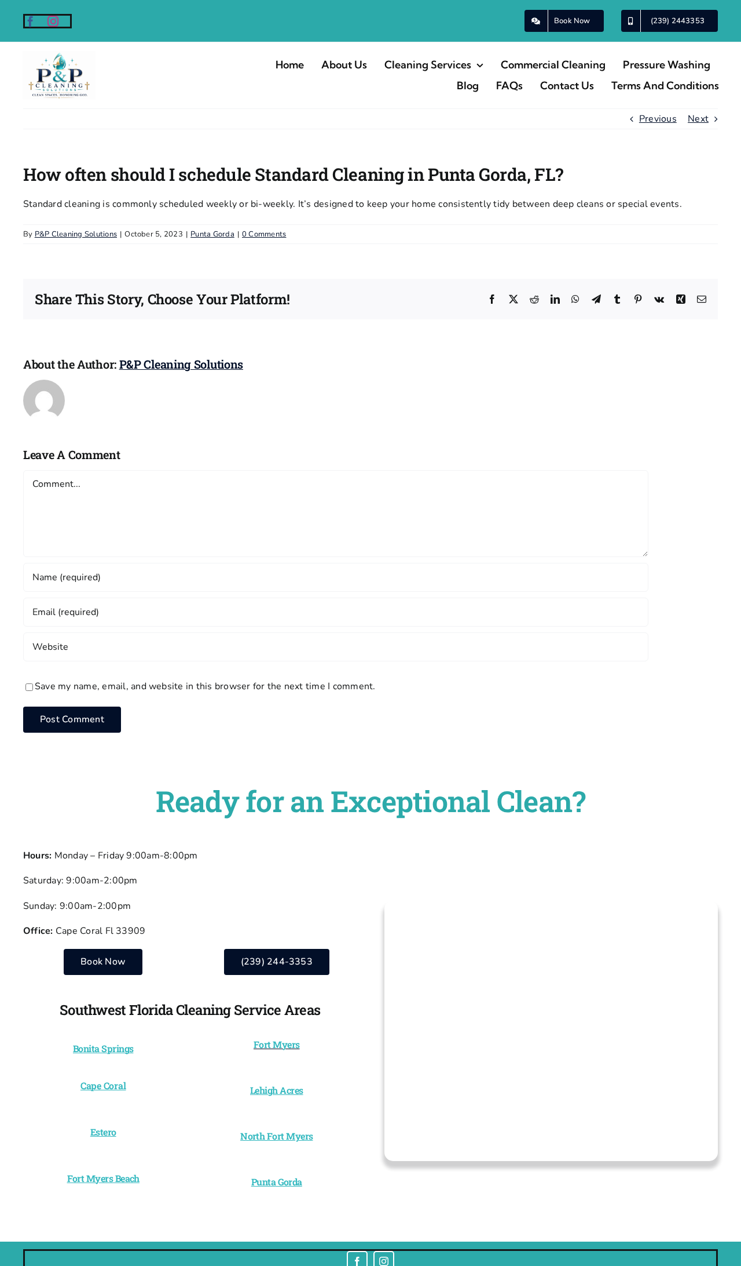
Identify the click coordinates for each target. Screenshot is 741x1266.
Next (698, 118)
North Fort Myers (276, 1136)
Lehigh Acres (276, 1090)
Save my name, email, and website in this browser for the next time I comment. (205, 686)
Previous (658, 118)
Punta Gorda (212, 234)
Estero (103, 1132)
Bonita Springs (103, 1048)
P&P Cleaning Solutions (76, 234)
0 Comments (264, 234)
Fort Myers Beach (103, 1178)
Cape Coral (103, 1085)
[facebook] (30, 21)
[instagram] (52, 21)
